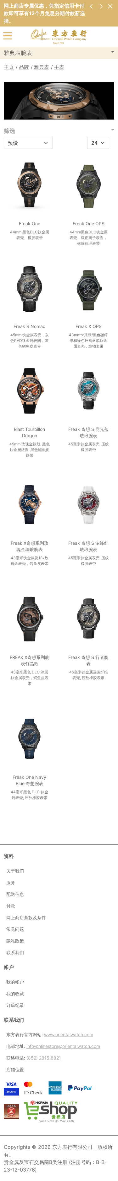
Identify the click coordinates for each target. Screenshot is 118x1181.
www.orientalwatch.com (68, 1034)
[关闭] (110, 6)
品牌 (24, 67)
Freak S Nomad (30, 326)
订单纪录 (15, 1005)
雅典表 (41, 67)
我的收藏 (15, 993)
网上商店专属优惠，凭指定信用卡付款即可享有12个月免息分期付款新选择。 (44, 13)
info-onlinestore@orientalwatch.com (63, 1046)
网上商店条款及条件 (26, 917)
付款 (10, 905)
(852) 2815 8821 (43, 1058)
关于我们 (15, 870)
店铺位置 (15, 1069)
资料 (9, 856)
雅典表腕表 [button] (18, 53)
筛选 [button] (9, 130)
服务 (10, 882)
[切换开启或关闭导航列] (7, 35)
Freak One (29, 223)
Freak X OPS (89, 326)
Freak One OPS (88, 223)
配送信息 (15, 894)
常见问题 (15, 929)
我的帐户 (15, 981)
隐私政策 (15, 940)
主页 (9, 67)
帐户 (9, 967)
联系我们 (15, 952)
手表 (59, 67)
